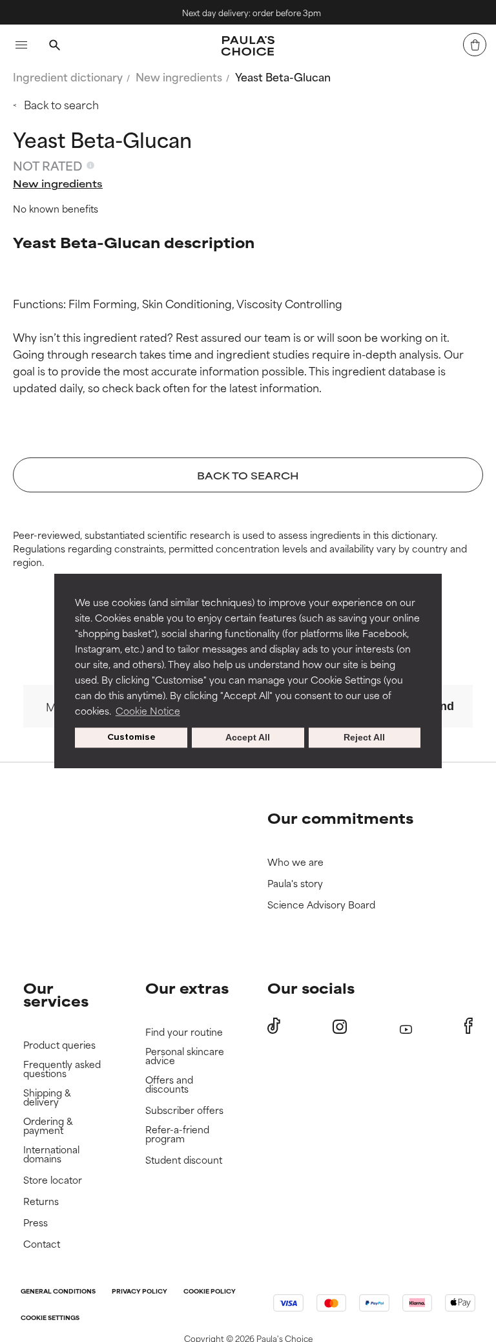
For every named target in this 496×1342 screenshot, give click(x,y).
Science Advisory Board (321, 905)
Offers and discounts (169, 1084)
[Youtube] (406, 1026)
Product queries (59, 1045)
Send (440, 706)
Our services (55, 994)
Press (35, 1223)
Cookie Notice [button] (148, 710)
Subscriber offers (184, 1110)
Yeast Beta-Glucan (283, 76)
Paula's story (295, 883)
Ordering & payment (48, 1126)
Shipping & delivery (47, 1097)
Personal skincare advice (184, 1056)
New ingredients (179, 76)
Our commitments (340, 817)
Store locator (52, 1180)
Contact (41, 1244)
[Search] (54, 46)
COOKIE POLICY (209, 1292)
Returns (41, 1201)
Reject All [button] (364, 738)
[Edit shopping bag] (474, 44)
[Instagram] (340, 1026)
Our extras (187, 987)
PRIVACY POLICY (139, 1292)
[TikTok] (273, 1026)
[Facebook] (468, 1026)
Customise (131, 737)
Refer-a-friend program (177, 1134)
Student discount (183, 1160)
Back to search (61, 104)
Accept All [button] (247, 738)
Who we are (295, 862)
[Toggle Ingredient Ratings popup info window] (90, 165)
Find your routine (184, 1032)
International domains (51, 1154)
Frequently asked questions (62, 1069)
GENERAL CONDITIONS (58, 1292)
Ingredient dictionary (68, 76)
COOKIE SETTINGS (50, 1318)
